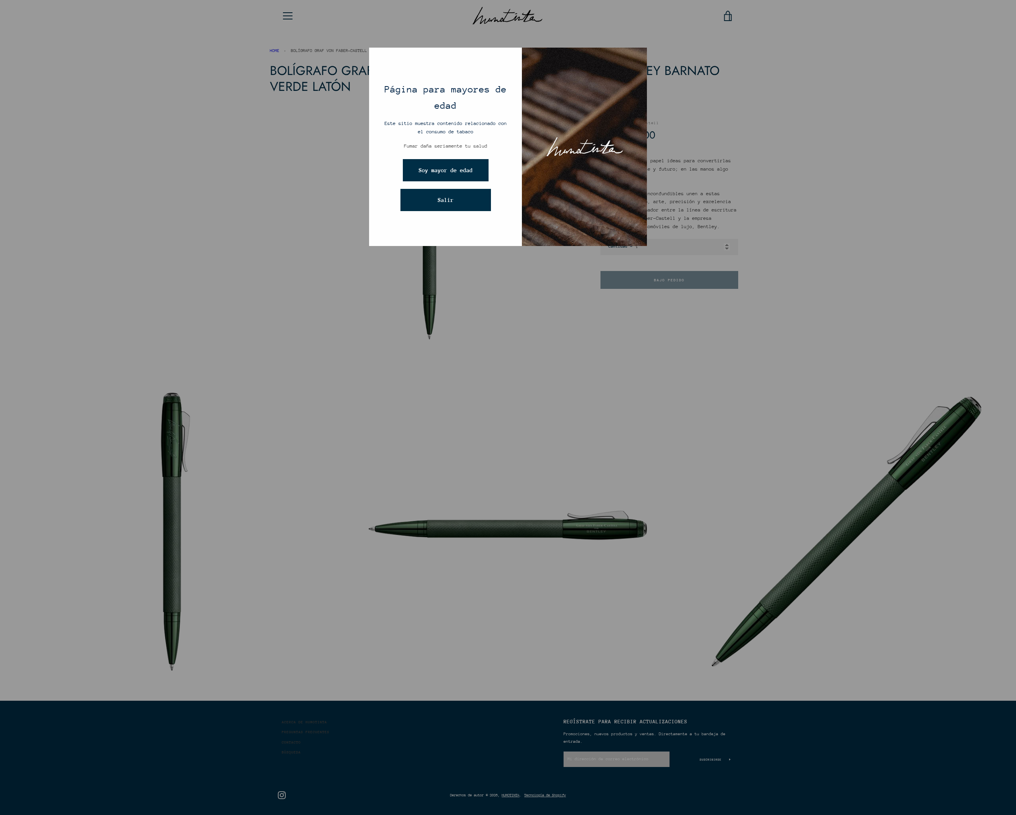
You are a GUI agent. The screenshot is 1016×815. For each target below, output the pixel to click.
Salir (446, 200)
